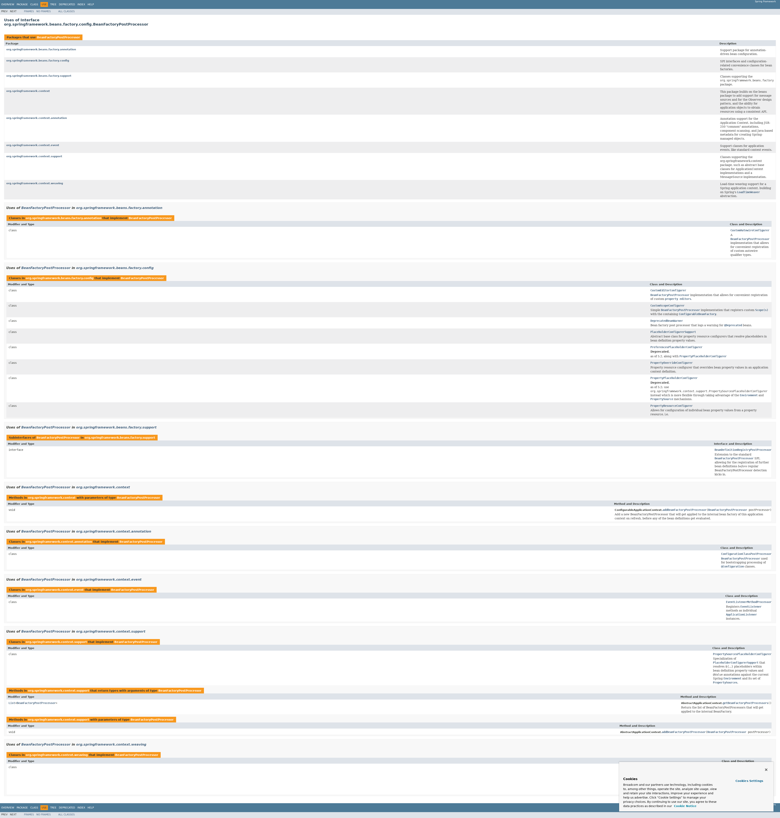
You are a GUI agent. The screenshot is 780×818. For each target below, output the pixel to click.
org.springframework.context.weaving (34, 183)
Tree (53, 4)
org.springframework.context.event (32, 145)
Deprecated (67, 4)
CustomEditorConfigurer (668, 290)
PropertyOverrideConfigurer (671, 362)
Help (91, 4)
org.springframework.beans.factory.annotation (41, 49)
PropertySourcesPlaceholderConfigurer (742, 654)
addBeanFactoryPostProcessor (684, 509)
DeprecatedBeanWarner (666, 320)
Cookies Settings (749, 780)
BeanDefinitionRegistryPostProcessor (743, 449)
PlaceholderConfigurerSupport (673, 332)
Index (81, 4)
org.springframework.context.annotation (36, 117)
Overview (7, 4)
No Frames (43, 11)
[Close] (766, 769)
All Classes (66, 11)
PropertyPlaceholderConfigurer (674, 378)
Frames (29, 11)
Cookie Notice (685, 806)
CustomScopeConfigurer (667, 305)
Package (22, 4)
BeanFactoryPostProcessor (58, 37)
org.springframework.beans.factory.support (38, 75)
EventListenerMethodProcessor (748, 602)
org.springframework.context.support (34, 156)
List (12, 703)
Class (34, 4)
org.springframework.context (28, 91)
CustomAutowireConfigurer (749, 230)
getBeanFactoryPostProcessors (745, 703)
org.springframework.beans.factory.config (37, 60)
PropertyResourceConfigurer (671, 405)
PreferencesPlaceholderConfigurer (676, 347)
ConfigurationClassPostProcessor (746, 553)
